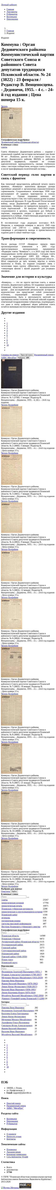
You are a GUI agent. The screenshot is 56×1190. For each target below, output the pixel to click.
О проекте (11, 1134)
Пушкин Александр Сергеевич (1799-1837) (21, 975)
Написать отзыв (14, 1136)
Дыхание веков (14, 1152)
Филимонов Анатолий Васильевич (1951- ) (21, 972)
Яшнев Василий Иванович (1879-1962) (19, 983)
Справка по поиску (10, 355)
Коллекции (12, 16)
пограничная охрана (10, 921)
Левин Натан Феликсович (13, 1016)
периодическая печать (11, 906)
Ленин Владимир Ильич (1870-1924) (18, 992)
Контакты (11, 1139)
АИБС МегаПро (8, 357)
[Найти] (28, 897)
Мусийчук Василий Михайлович (16, 1034)
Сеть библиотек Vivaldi (17, 1157)
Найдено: (23, 358)
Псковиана (12, 1149)
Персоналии (12, 19)
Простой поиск (14, 1103)
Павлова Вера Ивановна (12, 980)
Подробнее (13, 405)
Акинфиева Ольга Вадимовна (15, 1022)
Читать (4, 106)
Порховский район (10, 953)
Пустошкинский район (12, 945)
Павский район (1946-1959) (14, 956)
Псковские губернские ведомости (17, 909)
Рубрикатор (12, 14)
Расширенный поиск (44, 355)
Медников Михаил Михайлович (16, 1019)
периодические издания (12, 903)
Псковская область (10, 936)
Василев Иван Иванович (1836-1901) (18, 989)
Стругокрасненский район (13, 951)
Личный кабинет (9, 5)
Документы (12, 12)
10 (8, 345)
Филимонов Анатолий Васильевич (17, 1010)
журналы (5, 918)
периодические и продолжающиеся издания (21, 912)
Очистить (5, 891)
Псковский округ (9, 962)
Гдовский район (8, 948)
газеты (4, 147)
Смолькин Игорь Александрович (16, 1025)
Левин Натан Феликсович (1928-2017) (19, 986)
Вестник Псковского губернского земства (20, 926)
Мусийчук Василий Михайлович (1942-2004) (22, 995)
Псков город (7, 959)
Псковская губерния (10, 939)
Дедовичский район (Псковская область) (20, 142)
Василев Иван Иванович (13, 1031)
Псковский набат (9, 915)
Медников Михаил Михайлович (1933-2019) (22, 977)
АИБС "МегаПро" (15, 1108)
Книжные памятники (16, 1154)
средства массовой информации (16, 924)
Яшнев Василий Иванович (14, 1028)
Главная (10, 9)
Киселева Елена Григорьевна (15, 1013)
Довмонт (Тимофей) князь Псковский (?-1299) (22, 998)
